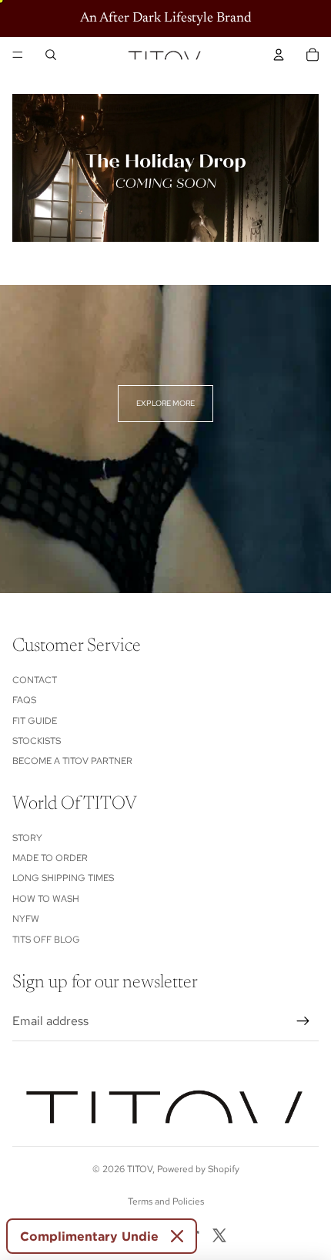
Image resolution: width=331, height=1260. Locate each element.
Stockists (36, 741)
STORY (27, 838)
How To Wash (45, 899)
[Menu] (17, 54)
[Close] (177, 1236)
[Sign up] (303, 1021)
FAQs (24, 700)
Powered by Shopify (198, 1169)
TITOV (139, 1169)
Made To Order (50, 858)
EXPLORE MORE (165, 403)
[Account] (279, 55)
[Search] (51, 55)
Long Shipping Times (63, 878)
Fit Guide (34, 721)
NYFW (25, 919)
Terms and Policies (166, 1201)
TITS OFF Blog (46, 939)
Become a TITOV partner (72, 761)
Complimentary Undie (89, 1236)
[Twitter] (219, 1235)
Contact (34, 680)
